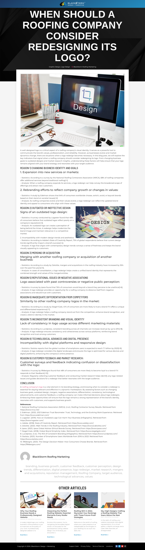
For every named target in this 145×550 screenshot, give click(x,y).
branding (31, 466)
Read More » (24, 535)
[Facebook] (116, 546)
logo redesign (81, 469)
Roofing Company (89, 473)
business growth (48, 466)
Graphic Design (54, 67)
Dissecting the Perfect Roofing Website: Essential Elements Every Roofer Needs (59, 514)
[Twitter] (119, 546)
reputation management (61, 473)
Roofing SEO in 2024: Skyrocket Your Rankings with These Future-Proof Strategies (85, 514)
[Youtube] (122, 546)
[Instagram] (125, 546)
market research (101, 469)
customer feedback (72, 466)
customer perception (98, 466)
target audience (112, 473)
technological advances (69, 476)
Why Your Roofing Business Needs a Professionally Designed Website (31, 514)
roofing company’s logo (32, 387)
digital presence (62, 469)
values (89, 476)
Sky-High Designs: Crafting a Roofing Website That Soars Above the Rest (113, 513)
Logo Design (65, 67)
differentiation (42, 469)
